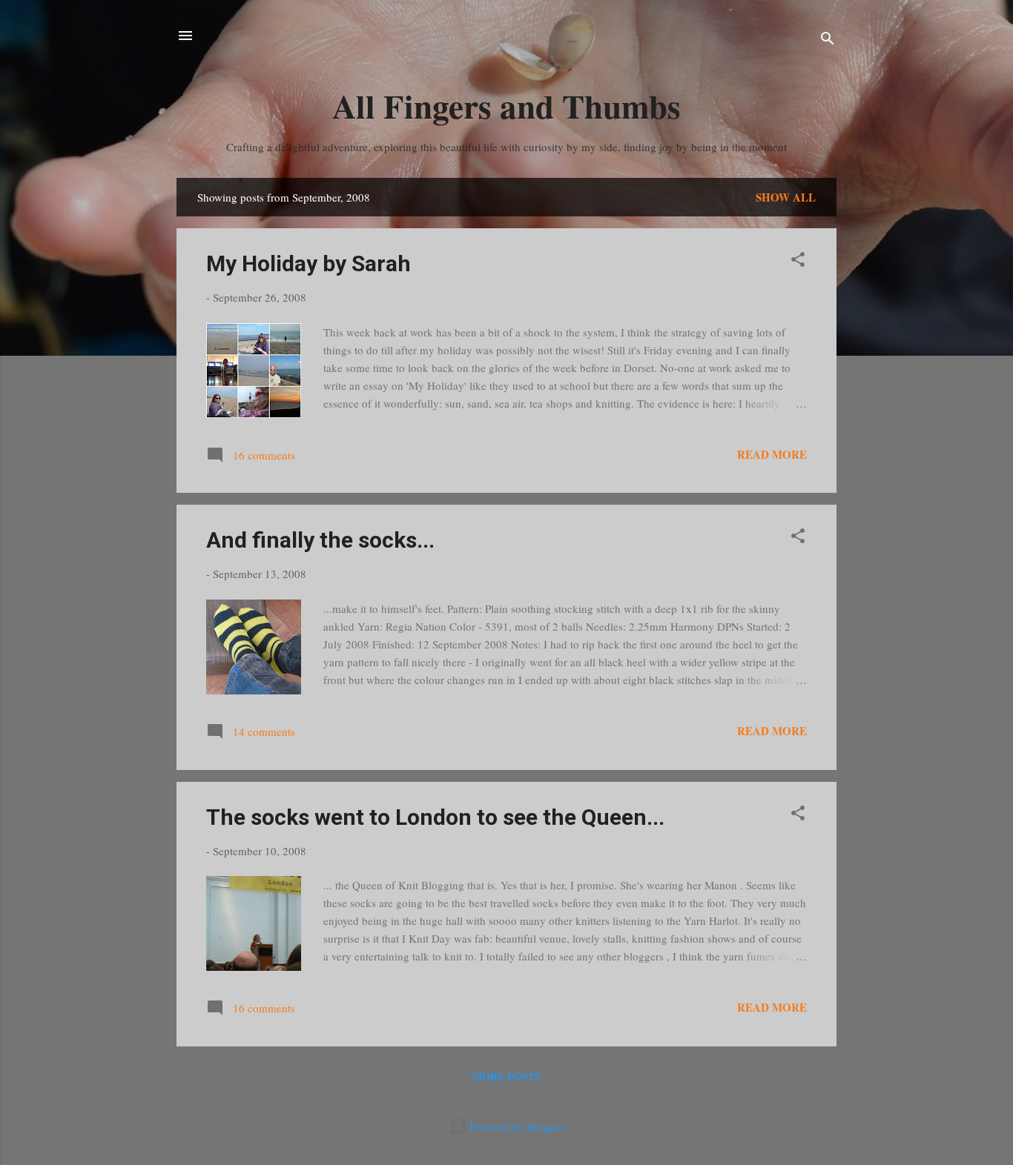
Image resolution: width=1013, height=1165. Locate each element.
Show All (786, 197)
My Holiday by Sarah (308, 263)
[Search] (828, 40)
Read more (772, 454)
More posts (506, 1076)
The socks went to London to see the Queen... (435, 817)
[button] (798, 261)
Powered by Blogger (515, 1126)
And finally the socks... (320, 540)
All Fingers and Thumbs (506, 106)
